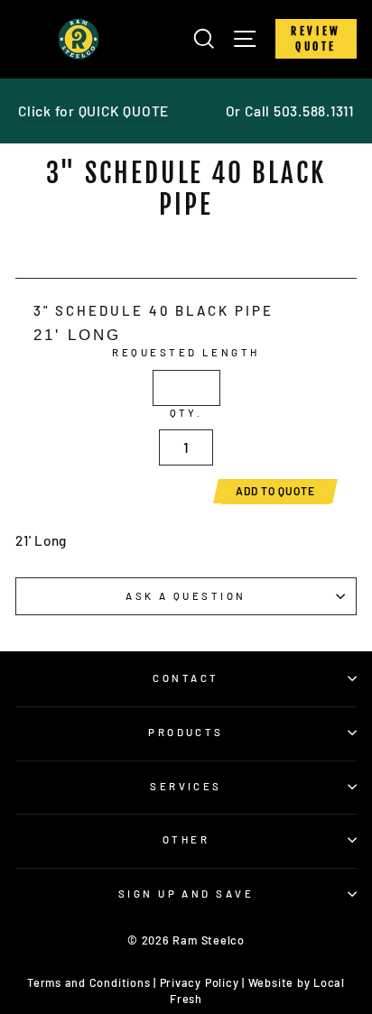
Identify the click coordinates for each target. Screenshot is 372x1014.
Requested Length (185, 352)
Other (186, 839)
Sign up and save (186, 893)
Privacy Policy (199, 982)
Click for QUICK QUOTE (93, 110)
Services (186, 786)
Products (186, 732)
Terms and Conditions (88, 982)
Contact (186, 678)
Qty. (186, 413)
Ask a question (186, 596)
